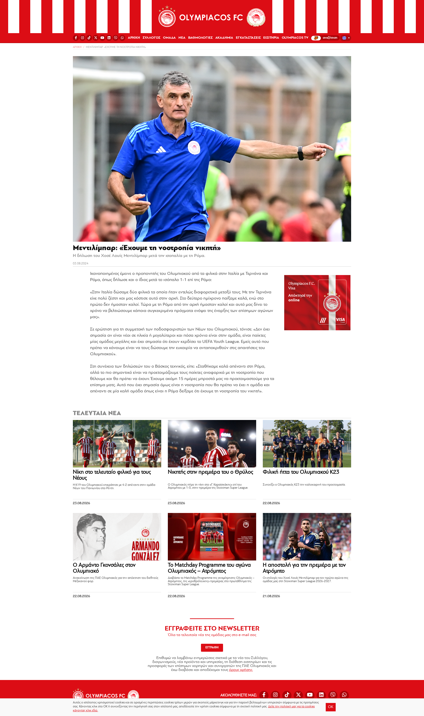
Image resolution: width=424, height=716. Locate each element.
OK (330, 707)
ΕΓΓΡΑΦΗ (212, 647)
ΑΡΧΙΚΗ (134, 38)
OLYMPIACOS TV (295, 38)
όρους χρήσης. (241, 670)
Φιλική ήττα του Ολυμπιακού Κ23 (301, 472)
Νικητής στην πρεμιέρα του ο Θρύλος (210, 472)
